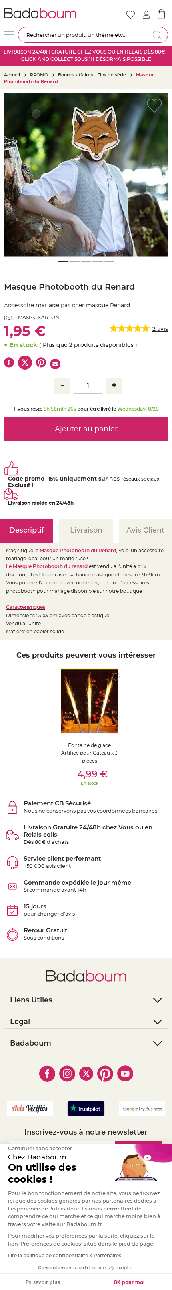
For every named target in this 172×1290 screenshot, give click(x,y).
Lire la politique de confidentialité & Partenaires (64, 1255)
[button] (14, 175)
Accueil (12, 75)
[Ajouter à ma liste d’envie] (116, 677)
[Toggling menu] (9, 34)
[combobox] (93, 35)
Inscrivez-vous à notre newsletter (86, 1132)
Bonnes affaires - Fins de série (92, 75)
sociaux (150, 479)
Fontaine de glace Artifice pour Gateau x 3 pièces (89, 753)
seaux (133, 479)
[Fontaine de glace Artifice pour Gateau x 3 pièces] (89, 700)
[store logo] (44, 13)
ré (123, 479)
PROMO (39, 75)
